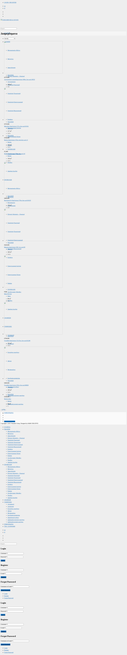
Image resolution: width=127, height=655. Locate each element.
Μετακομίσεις (11, 513)
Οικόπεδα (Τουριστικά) (14, 442)
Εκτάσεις (10, 449)
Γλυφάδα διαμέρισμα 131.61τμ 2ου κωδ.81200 (17, 340)
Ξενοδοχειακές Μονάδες (14, 292)
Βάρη (9, 296)
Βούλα (9, 142)
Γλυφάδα (10, 387)
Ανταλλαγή (11, 506)
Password (4, 557)
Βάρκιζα (10, 249)
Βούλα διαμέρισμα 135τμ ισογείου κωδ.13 (16, 140)
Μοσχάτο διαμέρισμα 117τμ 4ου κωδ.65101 (16, 126)
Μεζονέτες (10, 433)
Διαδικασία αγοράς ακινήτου (15, 404)
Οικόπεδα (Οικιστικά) (14, 85)
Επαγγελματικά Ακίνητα (14, 128)
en (4, 6)
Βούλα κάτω (7, 399)
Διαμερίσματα (11, 436)
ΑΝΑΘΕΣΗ (7, 500)
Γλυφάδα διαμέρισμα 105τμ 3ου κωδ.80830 (16, 385)
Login (5, 593)
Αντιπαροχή (11, 504)
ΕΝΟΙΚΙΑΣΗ (11, 149)
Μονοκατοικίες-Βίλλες (14, 431)
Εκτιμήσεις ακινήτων (13, 509)
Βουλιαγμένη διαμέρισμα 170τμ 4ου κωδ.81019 (17, 200)
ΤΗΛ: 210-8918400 (9, 421)
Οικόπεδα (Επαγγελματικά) (15, 444)
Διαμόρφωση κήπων (13, 387)
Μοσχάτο (10, 128)
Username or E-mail (7, 586)
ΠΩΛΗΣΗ (11, 75)
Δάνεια (9, 511)
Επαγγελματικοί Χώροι (14, 136)
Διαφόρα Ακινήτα (12, 462)
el (4, 8)
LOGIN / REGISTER (10, 2)
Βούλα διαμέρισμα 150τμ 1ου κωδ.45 (14, 153)
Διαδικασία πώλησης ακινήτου (16, 395)
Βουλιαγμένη (11, 202)
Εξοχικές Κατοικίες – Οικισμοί (16, 76)
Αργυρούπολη (11, 82)
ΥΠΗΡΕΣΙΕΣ (8, 502)
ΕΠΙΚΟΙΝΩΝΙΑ (8, 413)
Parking (10, 455)
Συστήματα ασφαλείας (14, 515)
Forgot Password (8, 598)
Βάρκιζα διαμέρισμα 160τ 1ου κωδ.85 (14, 247)
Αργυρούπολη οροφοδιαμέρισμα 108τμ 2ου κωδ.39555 (19, 79)
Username (4, 553)
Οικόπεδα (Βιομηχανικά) (14, 249)
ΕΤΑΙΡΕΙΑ (7, 427)
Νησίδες (10, 300)
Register (6, 596)
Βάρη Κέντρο (8, 294)
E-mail (3, 573)
